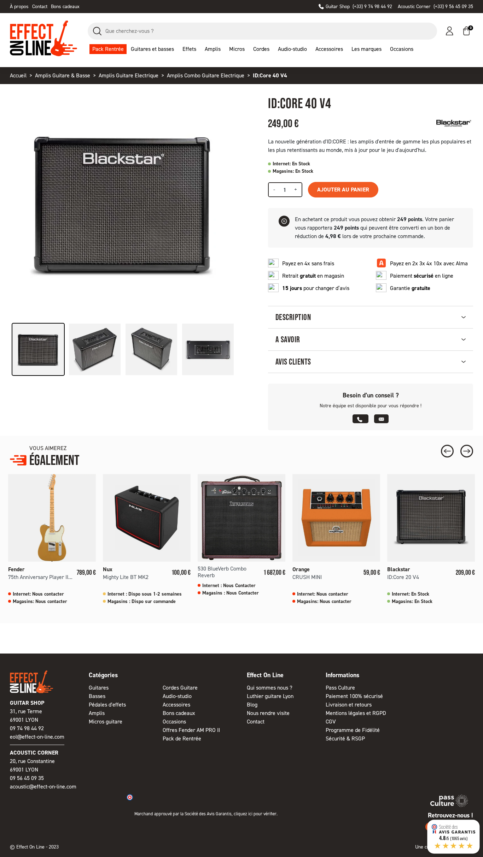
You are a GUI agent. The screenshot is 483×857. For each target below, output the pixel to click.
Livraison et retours (349, 704)
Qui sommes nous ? (269, 687)
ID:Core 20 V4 (403, 577)
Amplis (97, 713)
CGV (331, 721)
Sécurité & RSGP (345, 738)
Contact (39, 6)
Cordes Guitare (180, 687)
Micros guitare (105, 721)
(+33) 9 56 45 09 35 (435, 6)
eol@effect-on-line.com (37, 736)
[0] (466, 30)
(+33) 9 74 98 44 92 (359, 6)
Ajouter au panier (343, 189)
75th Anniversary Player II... (40, 577)
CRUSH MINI (307, 577)
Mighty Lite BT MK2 (126, 577)
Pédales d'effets (107, 704)
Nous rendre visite (268, 713)
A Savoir (287, 339)
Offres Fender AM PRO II (191, 730)
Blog (252, 704)
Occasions (174, 721)
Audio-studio (177, 696)
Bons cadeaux (65, 6)
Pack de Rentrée (182, 738)
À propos (19, 6)
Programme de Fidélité (353, 730)
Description (293, 317)
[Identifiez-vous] (449, 30)
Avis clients (293, 361)
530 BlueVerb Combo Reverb (222, 572)
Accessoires (176, 704)
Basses (97, 696)
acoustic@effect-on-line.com (43, 786)
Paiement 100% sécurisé (354, 696)
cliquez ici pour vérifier (255, 814)
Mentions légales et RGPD (356, 713)
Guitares (99, 687)
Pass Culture (340, 687)
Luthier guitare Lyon (270, 696)
